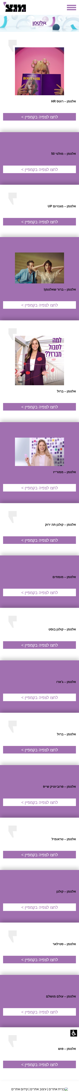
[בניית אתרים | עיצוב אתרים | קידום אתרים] (39, 1089)
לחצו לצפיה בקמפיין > (39, 117)
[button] (73, 1033)
